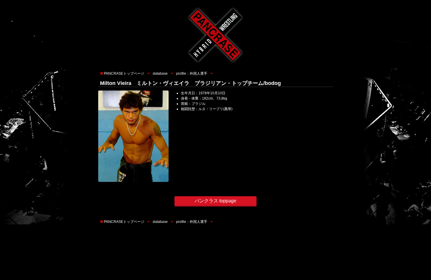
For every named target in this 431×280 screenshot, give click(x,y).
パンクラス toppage (215, 200)
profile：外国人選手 (191, 73)
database (160, 73)
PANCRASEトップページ (124, 73)
